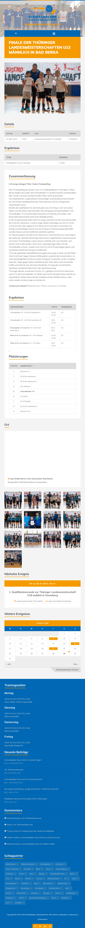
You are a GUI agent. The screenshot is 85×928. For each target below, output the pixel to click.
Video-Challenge (13, 869)
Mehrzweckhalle (11, 716)
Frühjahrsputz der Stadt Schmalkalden (37, 831)
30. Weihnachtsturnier (14, 769)
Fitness (59, 893)
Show (49, 869)
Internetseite (49, 883)
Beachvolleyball (54, 879)
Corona (40, 879)
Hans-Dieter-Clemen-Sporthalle (18, 702)
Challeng (35, 893)
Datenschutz (42, 919)
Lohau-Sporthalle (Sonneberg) (59, 601)
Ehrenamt (61, 864)
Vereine (10, 893)
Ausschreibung (62, 869)
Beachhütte (22, 893)
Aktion (73, 874)
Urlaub (22, 898)
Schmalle (28, 869)
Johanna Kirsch (55, 888)
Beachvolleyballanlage (38, 898)
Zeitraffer (26, 883)
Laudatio (19, 903)
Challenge (11, 874)
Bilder (39, 869)
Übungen (47, 893)
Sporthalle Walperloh (13, 745)
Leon (9, 903)
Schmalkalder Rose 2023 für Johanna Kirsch (23, 779)
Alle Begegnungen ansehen (67, 670)
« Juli (9, 664)
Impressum (73, 915)
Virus (9, 879)
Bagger (43, 874)
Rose (33, 874)
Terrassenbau (12, 883)
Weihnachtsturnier (29, 864)
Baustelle (66, 898)
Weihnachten (12, 864)
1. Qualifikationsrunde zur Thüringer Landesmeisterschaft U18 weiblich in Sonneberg (42, 594)
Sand (75, 879)
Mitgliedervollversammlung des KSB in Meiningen (25, 799)
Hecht (54, 898)
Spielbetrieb (71, 893)
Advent (29, 879)
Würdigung (40, 888)
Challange (11, 898)
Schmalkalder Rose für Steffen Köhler (39, 844)
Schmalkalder (46, 864)
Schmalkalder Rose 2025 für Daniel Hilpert (23, 760)
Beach (18, 879)
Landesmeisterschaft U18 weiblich (29, 601)
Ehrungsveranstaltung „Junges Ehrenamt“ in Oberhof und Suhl (31, 789)
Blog (37, 883)
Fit (67, 879)
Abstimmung (64, 883)
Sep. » (75, 664)
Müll (68, 888)
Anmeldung (26, 888)
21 (53, 649)
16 (75, 644)
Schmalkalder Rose (58, 874)
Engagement (12, 888)
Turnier (22, 874)
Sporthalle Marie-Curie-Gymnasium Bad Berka (31, 478)
